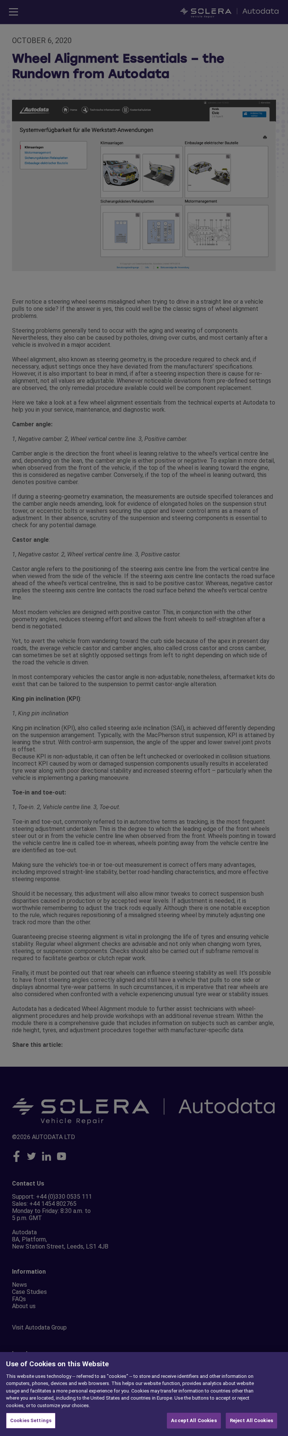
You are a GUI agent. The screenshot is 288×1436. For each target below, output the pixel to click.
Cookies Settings (30, 1420)
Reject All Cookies (251, 1420)
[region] (144, 1394)
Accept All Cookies (193, 1420)
